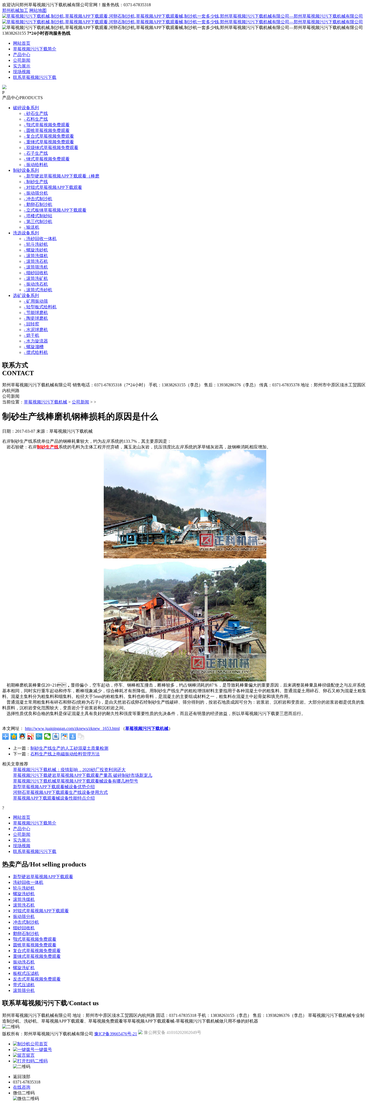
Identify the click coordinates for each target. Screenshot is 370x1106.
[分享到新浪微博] (30, 736)
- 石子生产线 (36, 153)
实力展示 (21, 66)
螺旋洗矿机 (24, 967)
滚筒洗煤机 (24, 899)
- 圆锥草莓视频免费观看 (47, 130)
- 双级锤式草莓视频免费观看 (51, 147)
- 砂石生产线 (36, 113)
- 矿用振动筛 (36, 301)
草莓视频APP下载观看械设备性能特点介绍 (54, 798)
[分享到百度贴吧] (56, 736)
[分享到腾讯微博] (39, 736)
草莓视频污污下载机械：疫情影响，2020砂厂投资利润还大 (69, 769)
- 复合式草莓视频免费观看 (49, 136)
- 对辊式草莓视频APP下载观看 (53, 187)
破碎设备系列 (26, 107)
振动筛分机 (24, 916)
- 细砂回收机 (36, 272)
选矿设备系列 (26, 295)
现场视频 (21, 71)
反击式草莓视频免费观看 (37, 979)
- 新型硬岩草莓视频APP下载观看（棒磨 (61, 176)
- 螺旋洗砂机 (36, 250)
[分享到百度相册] (64, 736)
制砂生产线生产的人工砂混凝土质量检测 (69, 748)
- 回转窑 (31, 324)
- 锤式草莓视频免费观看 (47, 159)
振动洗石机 (24, 962)
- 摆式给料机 (36, 352)
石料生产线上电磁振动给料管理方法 (65, 754)
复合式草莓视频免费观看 (37, 950)
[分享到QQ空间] (14, 736)
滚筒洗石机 (24, 905)
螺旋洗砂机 (24, 893)
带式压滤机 (24, 984)
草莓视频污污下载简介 (34, 49)
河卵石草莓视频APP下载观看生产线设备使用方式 (60, 792)
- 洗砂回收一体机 (40, 238)
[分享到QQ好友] (22, 736)
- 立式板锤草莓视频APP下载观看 (55, 210)
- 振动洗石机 (36, 284)
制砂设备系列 (26, 170)
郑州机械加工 (15, 10)
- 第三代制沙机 (38, 221)
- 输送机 (31, 227)
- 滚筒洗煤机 (36, 255)
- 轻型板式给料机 (40, 307)
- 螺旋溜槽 (34, 346)
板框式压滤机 (26, 973)
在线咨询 (21, 1087)
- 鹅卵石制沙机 (38, 204)
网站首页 (21, 43)
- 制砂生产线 (36, 181)
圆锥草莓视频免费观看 (34, 945)
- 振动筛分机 (36, 193)
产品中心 (21, 54)
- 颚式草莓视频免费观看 (47, 124)
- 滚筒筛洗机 (36, 267)
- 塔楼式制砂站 (38, 216)
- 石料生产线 (36, 119)
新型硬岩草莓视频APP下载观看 (43, 876)
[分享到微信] (47, 736)
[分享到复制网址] (81, 736)
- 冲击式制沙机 (38, 198)
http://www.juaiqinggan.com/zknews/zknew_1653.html (72, 728)
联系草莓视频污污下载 (34, 77)
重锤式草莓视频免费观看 (37, 956)
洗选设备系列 (26, 233)
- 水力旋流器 (36, 341)
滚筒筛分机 (24, 990)
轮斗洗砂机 (24, 888)
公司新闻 (21, 60)
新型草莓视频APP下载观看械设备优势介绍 (54, 786)
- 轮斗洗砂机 (36, 244)
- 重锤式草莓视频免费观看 (49, 142)
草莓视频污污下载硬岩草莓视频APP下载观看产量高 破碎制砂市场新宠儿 (82, 775)
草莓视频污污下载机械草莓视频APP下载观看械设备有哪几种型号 (75, 781)
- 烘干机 (31, 335)
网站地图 (38, 10)
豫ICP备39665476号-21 (115, 1033)
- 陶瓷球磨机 (36, 318)
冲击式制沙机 (26, 922)
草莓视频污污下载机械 (45, 402)
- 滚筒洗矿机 (36, 278)
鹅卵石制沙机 (26, 933)
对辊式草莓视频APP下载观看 (41, 910)
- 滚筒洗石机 (36, 261)
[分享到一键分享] (72, 736)
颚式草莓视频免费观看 (34, 939)
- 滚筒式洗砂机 (38, 289)
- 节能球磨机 (36, 312)
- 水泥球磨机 (36, 329)
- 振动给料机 (36, 164)
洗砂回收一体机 (28, 882)
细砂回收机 (24, 928)
